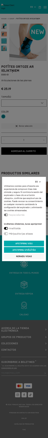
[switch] (6, 228)
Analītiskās (15, 228)
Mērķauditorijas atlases (21, 233)
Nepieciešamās (17, 215)
